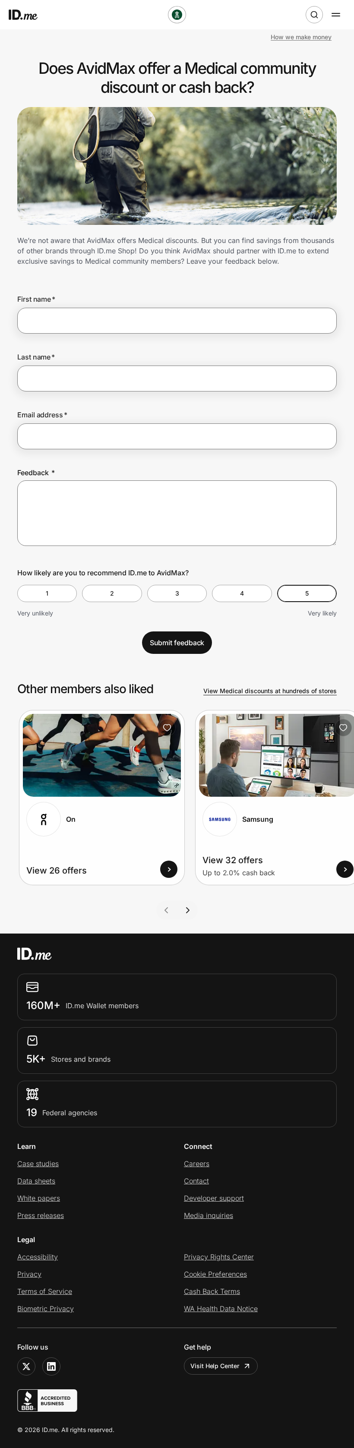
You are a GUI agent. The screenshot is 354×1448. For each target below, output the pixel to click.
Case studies (38, 1163)
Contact (196, 1181)
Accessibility (37, 1256)
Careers (196, 1163)
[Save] (167, 727)
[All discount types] (177, 14)
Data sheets (36, 1181)
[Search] (314, 14)
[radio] (47, 593)
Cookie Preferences (215, 1274)
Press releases (40, 1215)
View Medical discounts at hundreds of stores (270, 690)
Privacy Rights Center (219, 1256)
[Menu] (335, 14)
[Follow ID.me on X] (26, 1366)
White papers (38, 1198)
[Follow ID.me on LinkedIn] (51, 1366)
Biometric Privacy (45, 1308)
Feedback (36, 472)
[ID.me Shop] (28, 14)
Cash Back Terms (212, 1291)
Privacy (29, 1274)
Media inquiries (208, 1215)
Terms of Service (44, 1291)
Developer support (214, 1198)
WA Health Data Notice (221, 1308)
